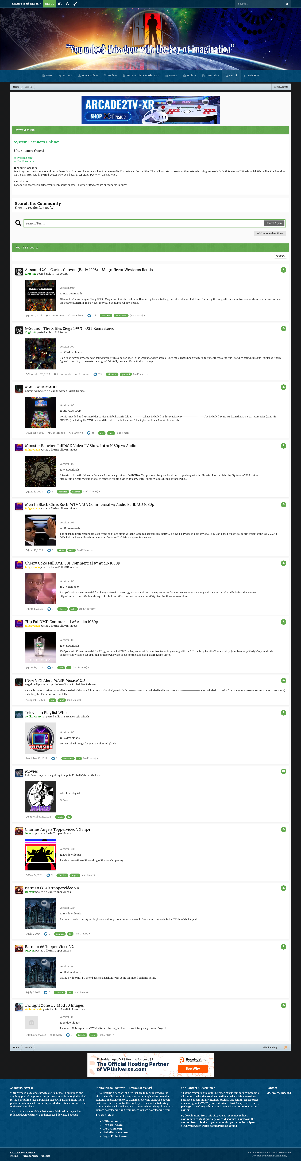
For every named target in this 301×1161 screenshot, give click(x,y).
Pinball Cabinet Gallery (86, 775)
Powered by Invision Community (269, 1155)
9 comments (63, 374)
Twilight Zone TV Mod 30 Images (54, 1005)
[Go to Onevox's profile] (19, 831)
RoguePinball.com (115, 1136)
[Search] (287, 3)
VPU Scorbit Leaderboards (142, 75)
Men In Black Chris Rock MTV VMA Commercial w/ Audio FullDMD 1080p (89, 504)
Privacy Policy (30, 1156)
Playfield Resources (73, 1009)
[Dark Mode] (67, 3)
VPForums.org (112, 1128)
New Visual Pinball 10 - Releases (77, 684)
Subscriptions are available (25, 1111)
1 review (57, 1034)
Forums (67, 75)
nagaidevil (31, 391)
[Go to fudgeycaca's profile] (19, 447)
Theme (14, 1156)
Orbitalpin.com (113, 1125)
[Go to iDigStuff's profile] (19, 271)
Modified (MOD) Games (70, 391)
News (49, 75)
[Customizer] (60, 3)
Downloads (88, 75)
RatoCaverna (33, 775)
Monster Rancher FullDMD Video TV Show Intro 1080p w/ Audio (80, 446)
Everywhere (272, 3)
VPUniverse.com (113, 1121)
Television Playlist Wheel (47, 712)
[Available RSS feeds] (285, 1047)
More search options (271, 233)
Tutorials (211, 75)
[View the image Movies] (40, 796)
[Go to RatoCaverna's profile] (19, 773)
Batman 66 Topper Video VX (50, 947)
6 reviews (77, 432)
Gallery (191, 75)
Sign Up (49, 3)
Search (233, 75)
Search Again (274, 223)
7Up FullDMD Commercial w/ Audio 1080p (61, 622)
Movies (31, 771)
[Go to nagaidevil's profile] (19, 389)
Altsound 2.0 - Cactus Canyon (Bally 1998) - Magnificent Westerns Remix (89, 270)
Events (172, 75)
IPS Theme (16, 1152)
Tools (111, 75)
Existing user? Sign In (26, 3)
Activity (252, 75)
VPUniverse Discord (279, 1093)
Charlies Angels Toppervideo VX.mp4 (57, 829)
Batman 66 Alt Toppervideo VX (52, 888)
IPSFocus (30, 1152)
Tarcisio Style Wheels (76, 716)
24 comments (56, 315)
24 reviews (76, 315)
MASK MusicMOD (41, 387)
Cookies (45, 1156)
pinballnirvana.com (116, 1132)
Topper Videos (62, 833)
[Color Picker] (75, 3)
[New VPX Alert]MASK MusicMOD (55, 680)
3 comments (58, 432)
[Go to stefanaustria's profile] (19, 1007)
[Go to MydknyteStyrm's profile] (19, 714)
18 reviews (83, 374)
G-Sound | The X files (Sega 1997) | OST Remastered (69, 328)
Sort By (280, 256)
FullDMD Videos (68, 449)
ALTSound (61, 273)
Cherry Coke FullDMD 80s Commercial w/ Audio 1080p (72, 563)
